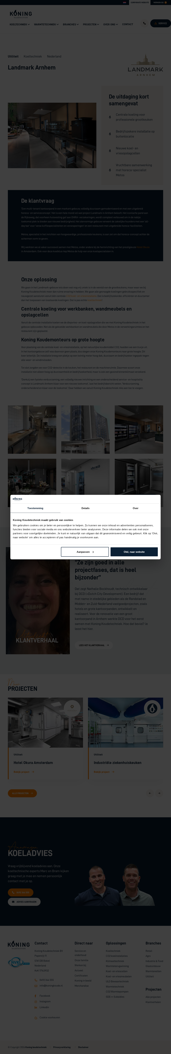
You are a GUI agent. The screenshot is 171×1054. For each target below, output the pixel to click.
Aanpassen (83, 551)
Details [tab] (85, 508)
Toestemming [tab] (35, 508)
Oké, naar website (134, 551)
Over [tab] (135, 508)
